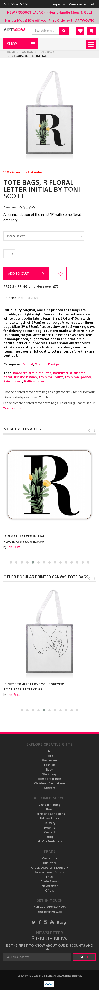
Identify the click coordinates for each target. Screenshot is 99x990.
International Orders (49, 872)
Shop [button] (12, 44)
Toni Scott (13, 547)
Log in (56, 4)
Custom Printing (49, 804)
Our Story (49, 863)
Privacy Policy (49, 818)
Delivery (49, 823)
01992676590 (18, 4)
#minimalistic (40, 373)
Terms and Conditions (49, 814)
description (14, 298)
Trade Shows (49, 881)
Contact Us (49, 858)
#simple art (12, 381)
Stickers (49, 788)
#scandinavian (25, 377)
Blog (49, 837)
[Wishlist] (80, 31)
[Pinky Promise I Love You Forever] (49, 632)
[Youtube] (52, 922)
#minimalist (63, 373)
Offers (49, 890)
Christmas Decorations (49, 783)
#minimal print (50, 377)
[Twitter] (34, 922)
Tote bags (46, 51)
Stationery (49, 774)
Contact (49, 832)
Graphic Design (47, 364)
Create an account (81, 4)
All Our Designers (49, 841)
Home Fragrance (49, 778)
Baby (49, 769)
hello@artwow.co (49, 912)
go (82, 957)
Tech (49, 755)
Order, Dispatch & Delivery (49, 867)
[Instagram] (45, 922)
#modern (20, 373)
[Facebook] (40, 922)
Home (11, 51)
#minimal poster (77, 377)
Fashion (26, 51)
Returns (49, 827)
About (49, 809)
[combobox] (43, 236)
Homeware (49, 760)
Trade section (12, 408)
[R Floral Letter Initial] (49, 484)
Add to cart (18, 273)
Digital (27, 364)
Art (49, 751)
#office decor (34, 381)
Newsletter (50, 886)
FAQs (49, 876)
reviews (33, 298)
